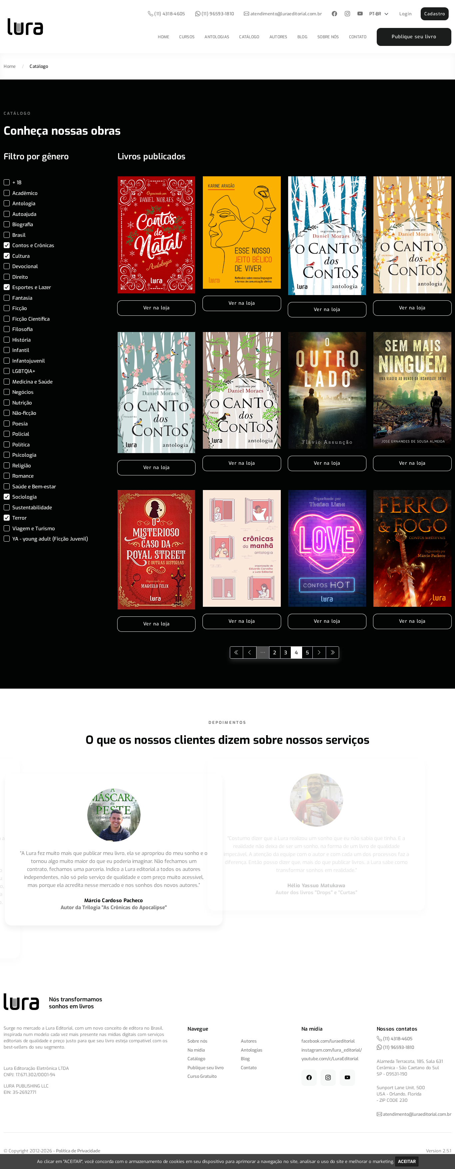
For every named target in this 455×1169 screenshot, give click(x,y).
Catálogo (249, 37)
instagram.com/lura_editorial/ (331, 1050)
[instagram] (347, 14)
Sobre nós (328, 37)
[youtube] (360, 14)
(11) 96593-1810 (217, 14)
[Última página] (332, 652)
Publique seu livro (414, 37)
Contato (358, 37)
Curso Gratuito (202, 1076)
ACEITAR (407, 1161)
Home (163, 37)
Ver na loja (156, 308)
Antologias (217, 37)
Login (405, 14)
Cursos (187, 37)
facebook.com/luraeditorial (328, 1041)
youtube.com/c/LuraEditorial (329, 1059)
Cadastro (434, 14)
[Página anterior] (249, 652)
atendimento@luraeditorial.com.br (286, 14)
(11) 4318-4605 (169, 14)
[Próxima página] (319, 652)
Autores (278, 37)
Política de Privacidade (78, 1151)
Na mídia (196, 1050)
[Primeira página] (236, 652)
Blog (302, 37)
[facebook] (334, 14)
